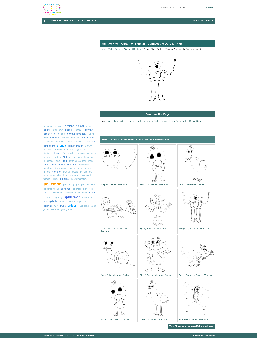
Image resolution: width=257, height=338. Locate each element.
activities (59, 126)
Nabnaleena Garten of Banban (193, 319)
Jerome (72, 157)
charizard (75, 138)
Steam (172, 121)
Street (61, 201)
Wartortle (55, 209)
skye (77, 193)
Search (209, 8)
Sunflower (70, 201)
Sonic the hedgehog (53, 197)
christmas (48, 141)
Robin (91, 189)
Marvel (61, 164)
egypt (78, 149)
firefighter (48, 153)
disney (61, 145)
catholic (65, 138)
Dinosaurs (49, 145)
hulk (65, 157)
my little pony (86, 172)
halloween (91, 153)
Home (103, 49)
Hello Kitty (48, 157)
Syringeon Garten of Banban (153, 228)
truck (63, 205)
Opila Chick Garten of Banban (115, 319)
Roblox (47, 192)
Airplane (69, 126)
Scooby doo (58, 193)
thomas (48, 205)
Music (75, 172)
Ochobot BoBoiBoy (58, 175)
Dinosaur (90, 141)
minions (72, 168)
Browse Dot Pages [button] (60, 21)
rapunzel (76, 189)
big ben (48, 133)
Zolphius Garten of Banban (114, 184)
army (61, 130)
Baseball (78, 130)
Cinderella (59, 141)
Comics (69, 141)
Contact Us (198, 335)
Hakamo (81, 153)
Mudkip (66, 172)
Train (56, 206)
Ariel (55, 130)
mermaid (72, 164)
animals (89, 126)
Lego (64, 160)
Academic (48, 126)
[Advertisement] (122, 31)
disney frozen (75, 145)
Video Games (114, 49)
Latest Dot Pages (87, 21)
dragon (70, 149)
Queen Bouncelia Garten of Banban (196, 275)
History (57, 157)
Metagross (84, 165)
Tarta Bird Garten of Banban (192, 184)
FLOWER (57, 153)
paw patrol (74, 175)
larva (57, 161)
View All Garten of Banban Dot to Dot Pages (191, 326)
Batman (88, 129)
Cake (63, 134)
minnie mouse (85, 168)
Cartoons (55, 137)
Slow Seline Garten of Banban (115, 275)
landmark (88, 157)
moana (47, 172)
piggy (55, 179)
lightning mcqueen (77, 161)
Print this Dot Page (157, 114)
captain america (76, 133)
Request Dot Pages (202, 21)
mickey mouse (60, 168)
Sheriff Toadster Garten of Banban (156, 275)
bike (56, 133)
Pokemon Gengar (71, 184)
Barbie (69, 129)
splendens (87, 197)
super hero (82, 201)
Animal (80, 126)
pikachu (64, 178)
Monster (56, 171)
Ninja (46, 175)
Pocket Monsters (79, 179)
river (85, 189)
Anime (47, 129)
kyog (80, 157)
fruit (65, 153)
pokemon (52, 184)
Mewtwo (48, 168)
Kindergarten (182, 121)
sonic (92, 192)
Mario (91, 161)
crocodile (78, 141)
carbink (90, 134)
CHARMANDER (88, 137)
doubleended (59, 149)
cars (46, 138)
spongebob (50, 201)
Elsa (85, 149)
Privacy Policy (209, 335)
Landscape (49, 161)
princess (66, 188)
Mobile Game (195, 121)
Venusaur (84, 206)
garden (71, 153)
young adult (66, 209)
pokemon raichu (51, 189)
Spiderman (72, 197)
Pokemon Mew (88, 184)
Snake (84, 193)
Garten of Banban (132, 49)
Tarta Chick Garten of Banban (154, 184)
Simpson (69, 193)
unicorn (73, 205)
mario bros (50, 164)
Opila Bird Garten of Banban (153, 319)
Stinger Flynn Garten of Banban (121, 121)
